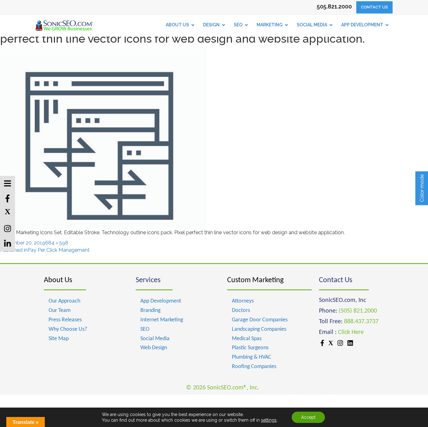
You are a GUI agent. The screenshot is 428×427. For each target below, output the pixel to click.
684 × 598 (56, 243)
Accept (308, 417)
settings (269, 420)
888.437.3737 (361, 322)
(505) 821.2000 (358, 311)
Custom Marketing (255, 280)
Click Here (351, 332)
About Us (58, 280)
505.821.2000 (334, 6)
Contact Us (374, 7)
